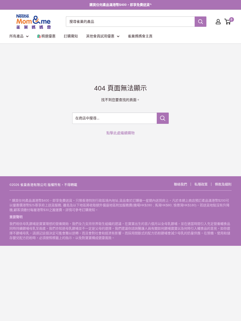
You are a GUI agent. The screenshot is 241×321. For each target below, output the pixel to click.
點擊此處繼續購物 (120, 133)
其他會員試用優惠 (100, 36)
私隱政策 (201, 184)
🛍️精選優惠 (46, 36)
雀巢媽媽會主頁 (140, 36)
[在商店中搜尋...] (163, 118)
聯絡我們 (180, 184)
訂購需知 (71, 36)
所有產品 (16, 36)
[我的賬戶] (218, 21)
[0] (228, 21)
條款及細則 (223, 184)
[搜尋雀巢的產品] (200, 21)
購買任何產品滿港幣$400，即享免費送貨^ (120, 5)
